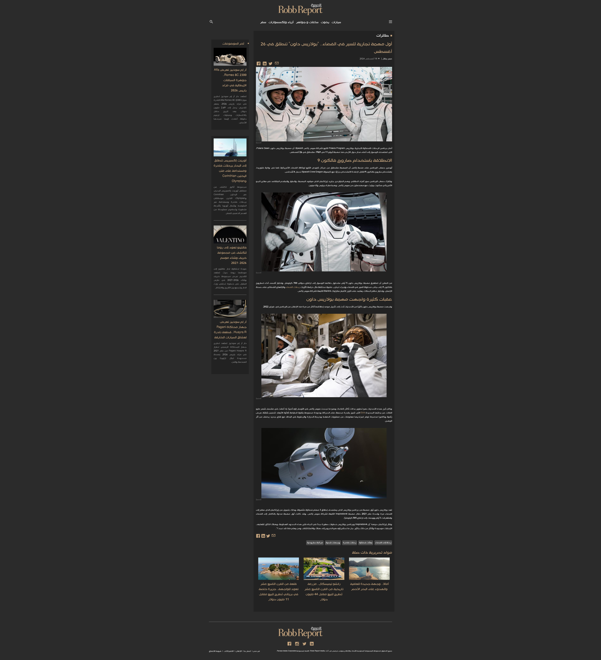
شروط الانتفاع (215, 651)
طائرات (382, 35)
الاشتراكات (228, 651)
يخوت (325, 22)
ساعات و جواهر (307, 22)
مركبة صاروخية (315, 543)
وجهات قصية (333, 543)
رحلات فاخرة (349, 543)
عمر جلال (387, 59)
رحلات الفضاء (293, 287)
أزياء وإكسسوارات (281, 22)
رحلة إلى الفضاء (383, 543)
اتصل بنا (247, 651)
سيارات (336, 22)
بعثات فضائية (365, 543)
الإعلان (239, 651)
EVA (363, 413)
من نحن (256, 651)
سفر (263, 22)
